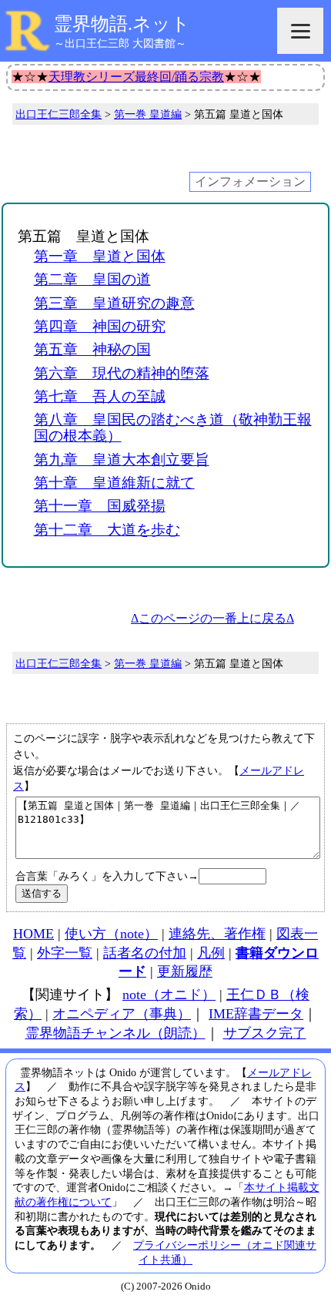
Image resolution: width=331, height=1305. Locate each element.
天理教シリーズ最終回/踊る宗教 (136, 76)
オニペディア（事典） (121, 1014)
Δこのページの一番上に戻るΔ (212, 618)
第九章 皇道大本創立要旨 (121, 459)
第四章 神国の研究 (100, 326)
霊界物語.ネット (122, 24)
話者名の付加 (144, 953)
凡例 (211, 953)
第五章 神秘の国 (92, 349)
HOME (33, 933)
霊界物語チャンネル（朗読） (115, 1033)
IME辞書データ (256, 1014)
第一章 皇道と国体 (100, 256)
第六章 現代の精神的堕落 (121, 373)
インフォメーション (250, 181)
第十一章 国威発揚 (100, 506)
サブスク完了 (264, 1033)
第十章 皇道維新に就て (114, 483)
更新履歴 (184, 971)
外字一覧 (64, 953)
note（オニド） (169, 994)
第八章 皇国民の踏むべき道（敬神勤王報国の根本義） (173, 427)
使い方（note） (111, 933)
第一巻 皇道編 (148, 114)
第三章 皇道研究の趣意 (114, 303)
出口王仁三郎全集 (58, 114)
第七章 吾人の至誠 (100, 396)
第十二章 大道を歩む (107, 530)
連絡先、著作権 (217, 933)
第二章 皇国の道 (92, 279)
